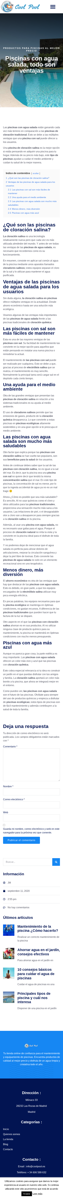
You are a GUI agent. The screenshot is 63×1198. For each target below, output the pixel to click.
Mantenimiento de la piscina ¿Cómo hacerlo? (37, 928)
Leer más (37, 1193)
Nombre (8, 786)
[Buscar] (56, 862)
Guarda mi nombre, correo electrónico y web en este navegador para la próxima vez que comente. (31, 831)
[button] (53, 6)
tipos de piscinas (46, 702)
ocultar (36, 173)
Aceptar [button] (26, 1194)
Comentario (10, 746)
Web (5, 812)
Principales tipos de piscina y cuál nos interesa (33, 998)
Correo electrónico (14, 799)
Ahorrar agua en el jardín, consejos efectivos (38, 952)
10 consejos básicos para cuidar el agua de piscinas (35, 974)
